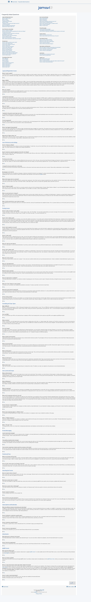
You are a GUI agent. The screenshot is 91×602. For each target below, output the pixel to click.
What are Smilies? (5, 60)
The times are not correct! (6, 32)
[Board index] (45, 8)
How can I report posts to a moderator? (8, 51)
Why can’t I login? (5, 22)
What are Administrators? (44, 18)
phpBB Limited (32, 551)
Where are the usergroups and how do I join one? (48, 21)
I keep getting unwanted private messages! (47, 30)
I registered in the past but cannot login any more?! (10, 23)
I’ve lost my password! (6, 24)
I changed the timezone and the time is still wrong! (10, 33)
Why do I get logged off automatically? (8, 25)
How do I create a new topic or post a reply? (9, 42)
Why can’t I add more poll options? (8, 46)
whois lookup (4, 567)
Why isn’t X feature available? (45, 59)
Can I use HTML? (5, 59)
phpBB (41, 174)
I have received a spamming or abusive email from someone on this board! (52, 31)
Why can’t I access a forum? (7, 48)
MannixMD (42, 590)
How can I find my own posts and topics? (46, 43)
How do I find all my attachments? (45, 55)
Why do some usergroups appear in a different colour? (49, 23)
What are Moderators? (43, 19)
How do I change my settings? (7, 30)
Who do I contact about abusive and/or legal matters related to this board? (52, 60)
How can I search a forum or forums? (46, 39)
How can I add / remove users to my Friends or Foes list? (49, 35)
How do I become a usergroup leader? (46, 22)
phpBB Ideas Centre (51, 558)
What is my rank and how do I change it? (9, 37)
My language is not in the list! (7, 34)
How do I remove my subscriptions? (46, 50)
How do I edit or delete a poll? (7, 47)
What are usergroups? (43, 20)
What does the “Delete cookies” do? (8, 26)
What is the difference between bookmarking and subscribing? (50, 47)
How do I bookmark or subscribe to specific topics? (48, 48)
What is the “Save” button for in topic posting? (10, 52)
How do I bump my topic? (6, 54)
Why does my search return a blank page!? (47, 41)
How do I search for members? (45, 42)
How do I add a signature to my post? (8, 44)
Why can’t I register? (5, 20)
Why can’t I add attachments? (7, 49)
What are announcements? (6, 63)
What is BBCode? (5, 58)
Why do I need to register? (6, 18)
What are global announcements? (8, 62)
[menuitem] (70, 587)
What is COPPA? (5, 19)
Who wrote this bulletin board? (45, 58)
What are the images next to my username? (9, 35)
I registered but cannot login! (7, 21)
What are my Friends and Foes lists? (46, 34)
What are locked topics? (6, 65)
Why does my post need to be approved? (9, 53)
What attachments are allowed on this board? (47, 54)
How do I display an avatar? (7, 36)
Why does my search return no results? (46, 40)
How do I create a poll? (6, 45)
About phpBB (6, 553)
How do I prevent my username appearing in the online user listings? (13, 31)
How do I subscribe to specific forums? (46, 49)
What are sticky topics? (6, 64)
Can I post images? (5, 61)
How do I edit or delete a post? (7, 43)
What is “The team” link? (44, 25)
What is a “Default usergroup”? (45, 24)
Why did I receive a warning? (7, 50)
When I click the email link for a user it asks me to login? (11, 38)
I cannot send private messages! (45, 29)
